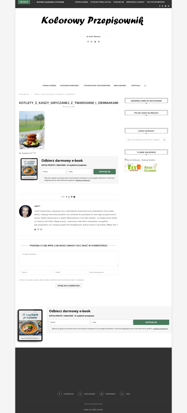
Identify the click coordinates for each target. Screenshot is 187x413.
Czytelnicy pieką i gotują (100, 2)
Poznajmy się (118, 2)
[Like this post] (63, 197)
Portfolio (135, 86)
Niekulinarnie (120, 86)
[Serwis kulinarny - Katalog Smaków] (140, 160)
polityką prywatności (83, 180)
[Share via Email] (74, 197)
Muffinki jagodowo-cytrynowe (50, 2)
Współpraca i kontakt (135, 2)
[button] (32, 2)
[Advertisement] (93, 63)
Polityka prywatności (156, 2)
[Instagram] (162, 6)
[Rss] (168, 6)
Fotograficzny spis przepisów (97, 86)
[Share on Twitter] (69, 197)
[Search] (145, 85)
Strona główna (81, 2)
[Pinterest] (165, 6)
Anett (37, 206)
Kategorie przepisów (69, 86)
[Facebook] (159, 6)
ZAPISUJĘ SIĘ (104, 171)
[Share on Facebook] (66, 197)
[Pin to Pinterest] (71, 197)
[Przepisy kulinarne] (150, 163)
